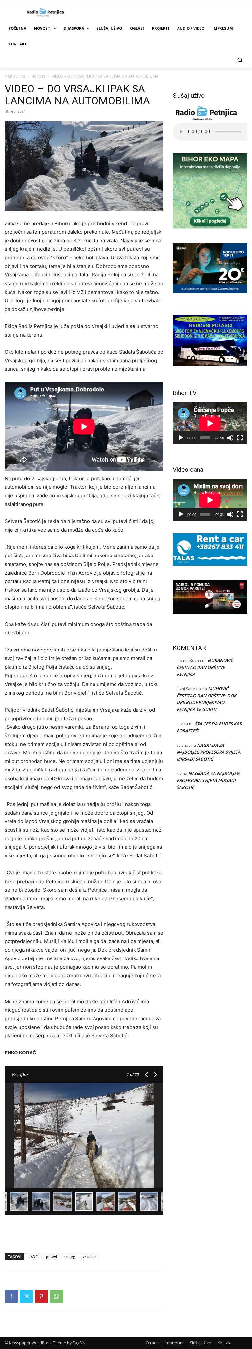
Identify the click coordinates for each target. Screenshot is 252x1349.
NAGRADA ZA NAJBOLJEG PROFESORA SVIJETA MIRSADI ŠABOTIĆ (209, 752)
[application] (210, 423)
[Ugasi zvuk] (230, 438)
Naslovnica (15, 76)
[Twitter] (26, 1296)
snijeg (69, 1256)
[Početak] (181, 438)
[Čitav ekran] (240, 438)
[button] (239, 60)
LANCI (34, 1256)
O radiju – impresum (165, 1343)
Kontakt (225, 1343)
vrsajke (89, 1256)
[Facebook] (11, 1296)
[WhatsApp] (56, 1296)
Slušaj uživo (200, 1343)
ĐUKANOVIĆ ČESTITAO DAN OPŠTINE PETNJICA (205, 667)
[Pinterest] (41, 1296)
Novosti (38, 76)
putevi (51, 1256)
